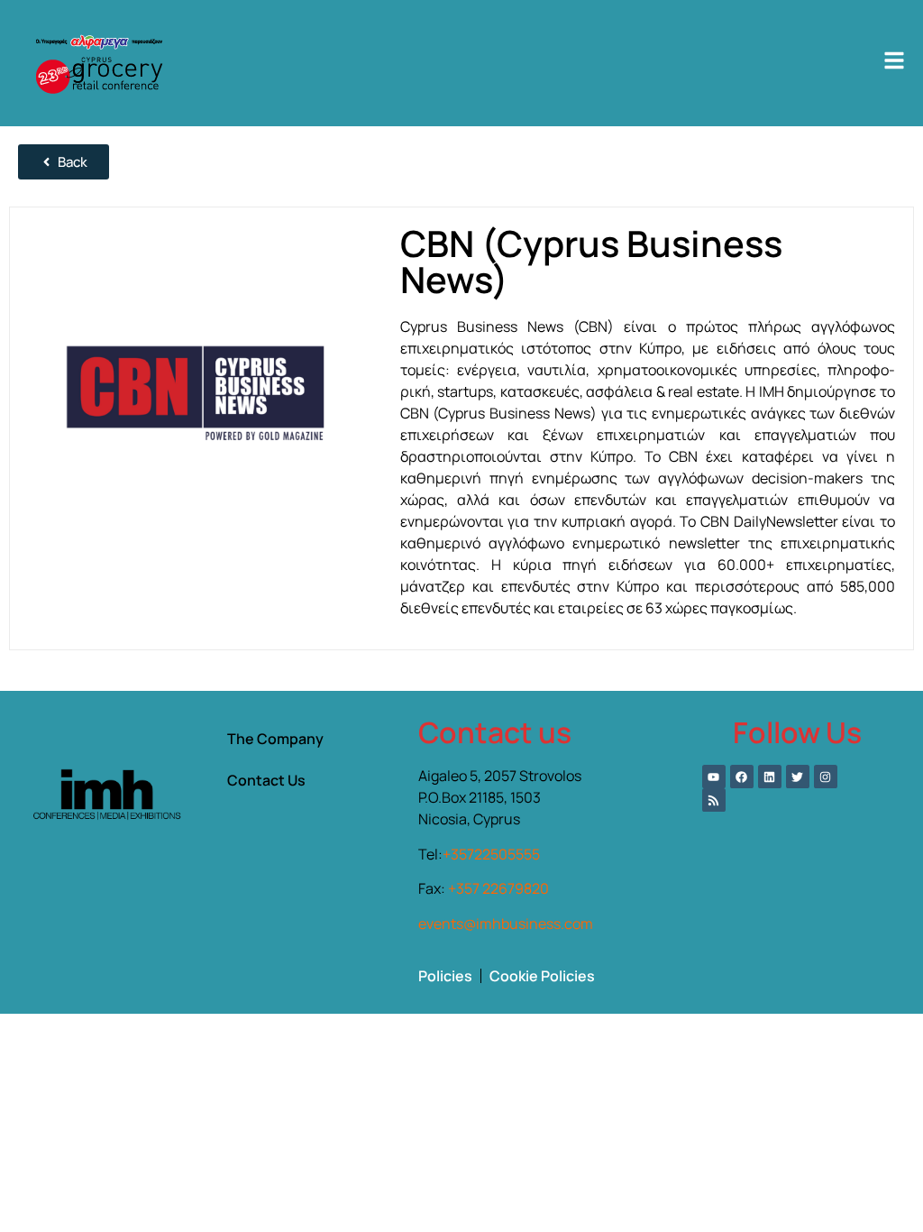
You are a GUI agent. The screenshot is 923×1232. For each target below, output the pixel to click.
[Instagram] (825, 776)
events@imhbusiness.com (505, 923)
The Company (275, 739)
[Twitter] (797, 776)
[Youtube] (714, 776)
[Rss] (714, 800)
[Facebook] (742, 776)
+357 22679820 (498, 888)
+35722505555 (491, 854)
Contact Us (266, 780)
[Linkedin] (769, 776)
